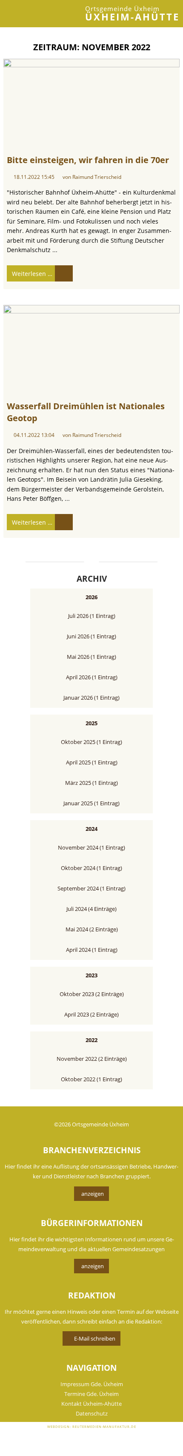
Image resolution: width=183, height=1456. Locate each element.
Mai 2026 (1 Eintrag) (91, 657)
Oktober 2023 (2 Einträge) (92, 994)
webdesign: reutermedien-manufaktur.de (91, 1426)
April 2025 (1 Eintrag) (91, 762)
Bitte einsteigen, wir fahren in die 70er (88, 160)
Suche (30, 13)
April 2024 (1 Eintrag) (91, 949)
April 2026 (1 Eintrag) (91, 677)
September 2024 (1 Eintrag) (91, 888)
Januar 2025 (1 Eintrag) (91, 803)
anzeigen (92, 1194)
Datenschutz (92, 1413)
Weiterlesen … (29, 271)
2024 (91, 829)
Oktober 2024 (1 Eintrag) (91, 868)
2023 (91, 975)
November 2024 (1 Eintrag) (91, 847)
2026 (91, 597)
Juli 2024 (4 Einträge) (91, 909)
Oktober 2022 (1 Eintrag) (91, 1079)
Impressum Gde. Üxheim (91, 1384)
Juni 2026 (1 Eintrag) (91, 636)
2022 (91, 1040)
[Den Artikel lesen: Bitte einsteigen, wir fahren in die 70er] (91, 103)
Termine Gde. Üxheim (91, 1394)
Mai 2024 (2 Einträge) (92, 929)
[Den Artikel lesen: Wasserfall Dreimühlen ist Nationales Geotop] (91, 349)
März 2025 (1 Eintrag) (91, 783)
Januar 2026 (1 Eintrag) (91, 697)
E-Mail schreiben (94, 1338)
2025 (91, 723)
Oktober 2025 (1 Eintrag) (91, 742)
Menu (17, 13)
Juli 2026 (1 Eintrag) (91, 616)
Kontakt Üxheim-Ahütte (91, 1403)
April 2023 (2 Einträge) (91, 1014)
